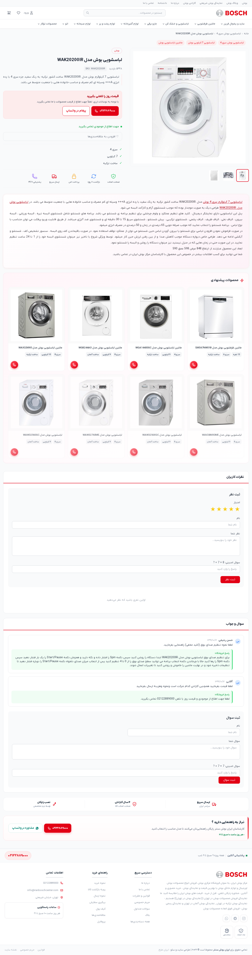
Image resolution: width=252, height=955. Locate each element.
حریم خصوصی (142, 902)
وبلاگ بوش (232, 3)
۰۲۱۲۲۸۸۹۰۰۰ (107, 111)
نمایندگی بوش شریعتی (211, 3)
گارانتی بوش (189, 3)
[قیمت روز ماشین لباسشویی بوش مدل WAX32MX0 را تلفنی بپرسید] (14, 364)
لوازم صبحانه (84, 23)
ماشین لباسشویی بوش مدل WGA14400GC (158, 347)
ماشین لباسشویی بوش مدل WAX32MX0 (40, 347)
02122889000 (50, 883)
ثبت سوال (229, 780)
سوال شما (234, 741)
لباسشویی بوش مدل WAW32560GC (42, 435)
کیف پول (101, 908)
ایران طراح (163, 949)
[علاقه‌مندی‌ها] (18, 12)
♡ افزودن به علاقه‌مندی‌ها (103, 136)
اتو (66, 23)
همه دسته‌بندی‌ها (140, 921)
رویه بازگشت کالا (97, 889)
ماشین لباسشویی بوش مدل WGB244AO (100, 347)
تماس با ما (148, 3)
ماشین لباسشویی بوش (170, 42)
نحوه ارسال (100, 895)
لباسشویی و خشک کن (177, 23)
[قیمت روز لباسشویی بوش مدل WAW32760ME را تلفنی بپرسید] (74, 452)
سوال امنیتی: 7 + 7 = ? (226, 766)
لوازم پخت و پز (107, 23)
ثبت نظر (230, 579)
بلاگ (147, 915)
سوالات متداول (142, 908)
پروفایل (101, 921)
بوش (244, 3)
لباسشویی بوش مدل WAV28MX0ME (221, 435)
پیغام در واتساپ (76, 111)
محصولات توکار (49, 23)
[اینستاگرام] (243, 918)
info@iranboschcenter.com (42, 890)
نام (238, 518)
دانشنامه (162, 3)
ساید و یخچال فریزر (234, 23)
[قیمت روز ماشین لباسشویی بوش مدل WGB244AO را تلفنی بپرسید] (74, 364)
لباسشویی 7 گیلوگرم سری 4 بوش (222, 202)
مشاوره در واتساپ (23, 828)
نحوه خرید (100, 883)
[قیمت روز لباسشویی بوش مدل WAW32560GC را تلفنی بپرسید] (14, 452)
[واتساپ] (226, 918)
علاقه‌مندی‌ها (99, 915)
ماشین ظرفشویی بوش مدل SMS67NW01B (218, 347)
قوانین (41, 949)
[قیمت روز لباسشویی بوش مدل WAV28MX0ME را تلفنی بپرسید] (193, 452)
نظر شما (235, 534)
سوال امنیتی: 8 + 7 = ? (226, 562)
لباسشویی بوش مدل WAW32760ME (102, 435)
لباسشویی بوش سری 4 (228, 33)
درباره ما (175, 3)
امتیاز (237, 502)
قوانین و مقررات (141, 895)
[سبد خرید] (9, 12)
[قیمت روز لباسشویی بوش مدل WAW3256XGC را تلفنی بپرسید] (134, 452)
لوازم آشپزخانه (131, 23)
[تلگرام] (235, 918)
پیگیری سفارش (97, 902)
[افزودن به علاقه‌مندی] (192, 292)
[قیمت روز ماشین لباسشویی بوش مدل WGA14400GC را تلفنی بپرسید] (134, 364)
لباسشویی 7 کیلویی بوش (201, 42)
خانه (246, 33)
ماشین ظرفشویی (206, 23)
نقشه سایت (11, 949)
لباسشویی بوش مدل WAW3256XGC (162, 435)
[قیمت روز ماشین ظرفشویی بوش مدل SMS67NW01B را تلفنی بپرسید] (193, 364)
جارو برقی (152, 23)
